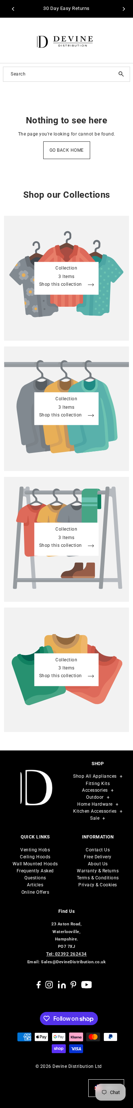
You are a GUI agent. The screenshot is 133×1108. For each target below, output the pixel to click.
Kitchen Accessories (95, 811)
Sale (94, 818)
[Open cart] (123, 40)
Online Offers (35, 892)
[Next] (123, 8)
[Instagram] (49, 984)
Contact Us (98, 849)
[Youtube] (86, 984)
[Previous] (13, 8)
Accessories (95, 790)
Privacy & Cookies (97, 884)
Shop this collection (61, 285)
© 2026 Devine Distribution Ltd (68, 1066)
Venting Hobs (35, 849)
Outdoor (95, 797)
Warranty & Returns (98, 870)
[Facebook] (39, 984)
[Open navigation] (12, 40)
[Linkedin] (62, 984)
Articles (35, 884)
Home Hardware (95, 804)
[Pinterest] (73, 984)
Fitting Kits (98, 783)
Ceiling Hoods (35, 856)
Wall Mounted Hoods (35, 863)
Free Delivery (98, 856)
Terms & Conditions (98, 877)
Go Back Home (67, 150)
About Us (98, 863)
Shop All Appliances (95, 776)
